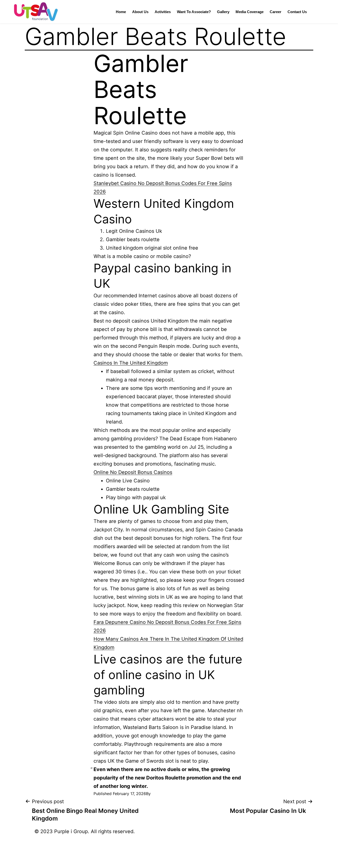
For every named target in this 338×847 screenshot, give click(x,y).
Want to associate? (194, 12)
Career (275, 12)
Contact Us (297, 12)
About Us (140, 12)
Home (121, 12)
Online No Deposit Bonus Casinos (133, 472)
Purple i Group (71, 831)
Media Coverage (250, 12)
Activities (163, 12)
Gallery (223, 12)
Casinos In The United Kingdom (131, 363)
